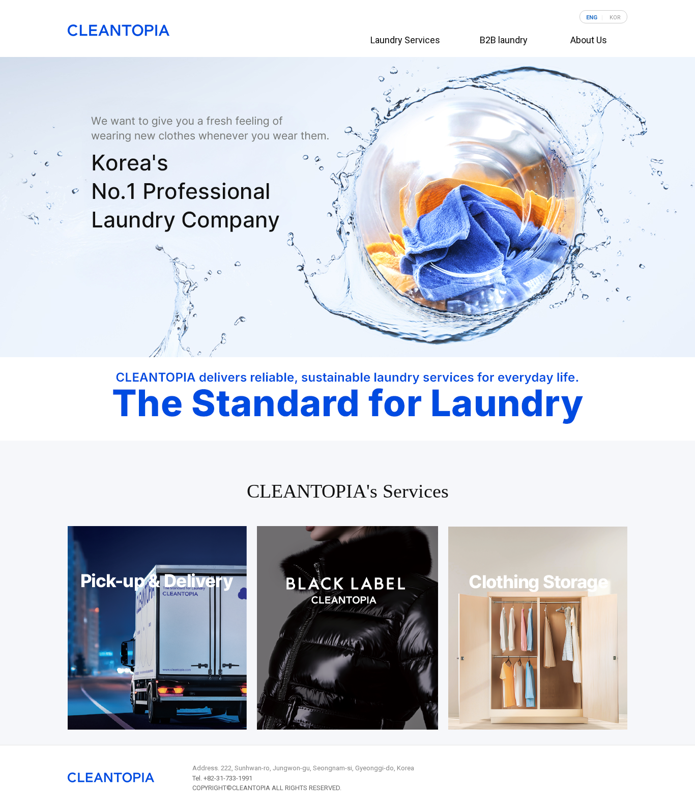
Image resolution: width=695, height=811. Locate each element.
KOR (615, 17)
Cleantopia (118, 30)
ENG (591, 17)
